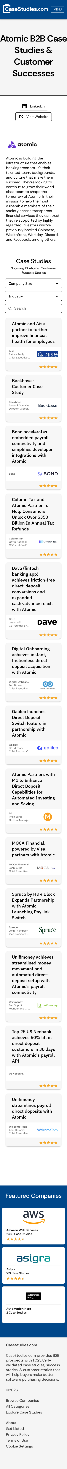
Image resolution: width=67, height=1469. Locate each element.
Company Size (20, 283)
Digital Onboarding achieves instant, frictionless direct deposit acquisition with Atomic (31, 660)
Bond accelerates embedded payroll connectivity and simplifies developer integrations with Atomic (32, 446)
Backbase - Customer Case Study (27, 386)
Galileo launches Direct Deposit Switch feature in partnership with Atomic (29, 723)
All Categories (17, 1406)
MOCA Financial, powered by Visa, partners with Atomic (33, 849)
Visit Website (37, 116)
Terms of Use (17, 1440)
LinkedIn (37, 106)
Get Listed (15, 1428)
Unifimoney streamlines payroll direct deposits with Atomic (32, 1108)
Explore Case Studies (24, 1412)
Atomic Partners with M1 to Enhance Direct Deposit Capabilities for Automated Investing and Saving (33, 789)
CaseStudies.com (21, 1345)
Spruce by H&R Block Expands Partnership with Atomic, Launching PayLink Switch (33, 906)
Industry (16, 296)
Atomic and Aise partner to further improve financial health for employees (33, 332)
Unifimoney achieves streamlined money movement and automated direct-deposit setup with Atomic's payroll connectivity (33, 974)
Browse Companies (22, 1400)
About (11, 1422)
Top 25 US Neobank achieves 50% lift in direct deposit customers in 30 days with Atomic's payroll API (33, 1046)
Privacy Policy (17, 1434)
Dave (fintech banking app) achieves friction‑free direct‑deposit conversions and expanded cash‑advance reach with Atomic (33, 588)
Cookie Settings (19, 1446)
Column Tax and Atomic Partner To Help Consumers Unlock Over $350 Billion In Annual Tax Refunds (33, 514)
